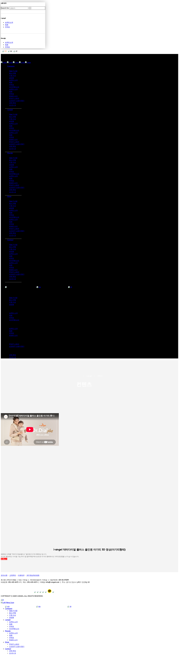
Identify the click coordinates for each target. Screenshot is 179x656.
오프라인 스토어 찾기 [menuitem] (16, 646)
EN (11, 51)
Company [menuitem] (8, 609)
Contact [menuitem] (8, 649)
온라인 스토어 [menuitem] (14, 644)
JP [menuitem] (70, 607)
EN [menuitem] (39, 607)
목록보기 (4, 559)
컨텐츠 (7, 27)
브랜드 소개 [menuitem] (13, 622)
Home (78, 376)
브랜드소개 (9, 22)
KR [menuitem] (8, 607)
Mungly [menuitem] (8, 631)
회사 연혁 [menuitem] (12, 613)
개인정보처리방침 (33, 575)
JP (16, 51)
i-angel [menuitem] (7, 620)
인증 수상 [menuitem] (12, 615)
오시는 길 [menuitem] (12, 653)
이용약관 (21, 575)
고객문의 (12, 575)
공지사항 (4, 575)
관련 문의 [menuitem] (12, 651)
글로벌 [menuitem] (11, 617)
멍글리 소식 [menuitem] (13, 640)
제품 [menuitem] (10, 624)
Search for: (5, 8)
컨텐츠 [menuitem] (11, 626)
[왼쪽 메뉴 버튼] (7, 603)
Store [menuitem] (7, 642)
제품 (6, 25)
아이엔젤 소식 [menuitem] (14, 629)
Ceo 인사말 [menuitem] (13, 611)
